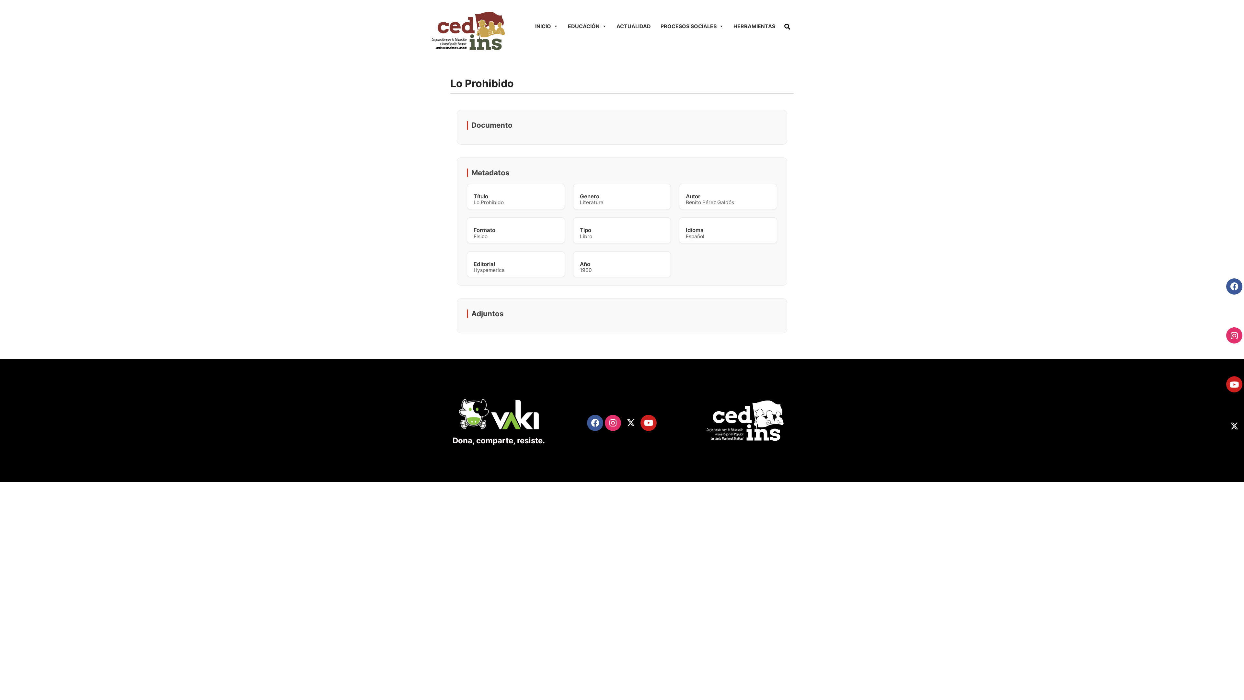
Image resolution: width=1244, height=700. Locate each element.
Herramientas (754, 26)
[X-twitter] (1234, 426)
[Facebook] (1234, 286)
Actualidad (633, 26)
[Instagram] (1234, 335)
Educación (584, 26)
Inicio (543, 26)
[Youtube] (1234, 384)
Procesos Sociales (689, 26)
